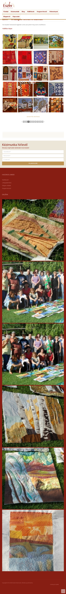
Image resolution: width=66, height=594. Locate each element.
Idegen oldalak (6, 185)
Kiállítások (30, 11)
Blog (23, 11)
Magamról (6, 16)
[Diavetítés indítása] (33, 116)
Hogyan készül (42, 11)
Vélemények (53, 11)
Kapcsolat (16, 16)
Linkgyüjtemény (6, 183)
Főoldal (5, 11)
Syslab (57, 584)
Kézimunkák (15, 11)
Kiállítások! (5, 180)
